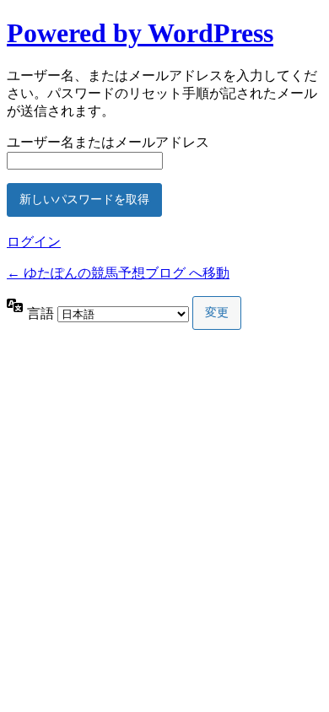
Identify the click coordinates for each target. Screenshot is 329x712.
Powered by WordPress (140, 33)
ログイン (34, 242)
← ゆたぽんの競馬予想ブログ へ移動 (118, 273)
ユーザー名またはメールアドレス (108, 142)
